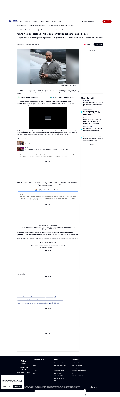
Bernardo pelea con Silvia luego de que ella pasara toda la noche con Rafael (93, 104)
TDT (55, 380)
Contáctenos (57, 368)
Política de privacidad (77, 365)
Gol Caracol (36, 368)
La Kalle (35, 370)
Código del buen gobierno (60, 365)
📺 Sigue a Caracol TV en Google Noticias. (49, 190)
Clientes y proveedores (59, 363)
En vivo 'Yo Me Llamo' (21, 25)
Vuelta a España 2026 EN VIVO (54, 25)
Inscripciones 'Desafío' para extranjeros (37, 25)
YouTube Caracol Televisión (69, 25)
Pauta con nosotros (58, 375)
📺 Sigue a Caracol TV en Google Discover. (63, 97)
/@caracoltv (89, 44)
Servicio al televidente (59, 378)
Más (64, 21)
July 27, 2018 (53, 185)
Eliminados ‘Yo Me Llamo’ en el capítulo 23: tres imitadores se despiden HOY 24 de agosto (92, 121)
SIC (72, 373)
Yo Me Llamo (86, 117)
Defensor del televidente (59, 370)
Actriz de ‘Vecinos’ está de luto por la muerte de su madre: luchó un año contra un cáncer (46, 149)
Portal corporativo (76, 368)
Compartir (99, 44)
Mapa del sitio (57, 373)
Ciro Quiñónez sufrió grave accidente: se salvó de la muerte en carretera (42, 144)
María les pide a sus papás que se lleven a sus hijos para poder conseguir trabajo (92, 130)
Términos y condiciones (77, 375)
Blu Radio (35, 365)
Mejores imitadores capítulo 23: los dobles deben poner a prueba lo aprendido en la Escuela (93, 138)
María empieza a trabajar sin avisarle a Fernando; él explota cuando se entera (91, 112)
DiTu (34, 373)
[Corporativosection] (86, 360)
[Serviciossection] (65, 360)
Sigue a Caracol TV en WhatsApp (29, 97)
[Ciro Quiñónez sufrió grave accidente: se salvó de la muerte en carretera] (20, 143)
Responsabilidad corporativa (79, 370)
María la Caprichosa (87, 109)
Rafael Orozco (86, 100)
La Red (25, 30)
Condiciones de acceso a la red (79, 363)
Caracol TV (19, 30)
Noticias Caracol (37, 363)
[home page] (13, 21)
